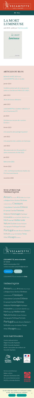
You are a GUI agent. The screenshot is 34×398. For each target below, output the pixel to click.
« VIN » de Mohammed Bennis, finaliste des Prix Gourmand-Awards (17, 172)
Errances (7, 210)
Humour (24, 214)
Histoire (7, 214)
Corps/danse (8, 207)
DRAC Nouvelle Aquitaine (12, 345)
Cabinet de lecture (8, 204)
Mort (6, 220)
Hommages (15, 214)
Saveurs (27, 230)
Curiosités (16, 207)
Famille (13, 210)
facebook (8, 271)
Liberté (23, 217)
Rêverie (21, 230)
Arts (18, 197)
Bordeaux (23, 200)
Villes (6, 237)
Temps (24, 234)
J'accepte (12, 395)
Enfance (24, 207)
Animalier (14, 197)
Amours (8, 197)
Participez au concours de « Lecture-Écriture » (15, 121)
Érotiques (18, 237)
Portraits (22, 226)
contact (18, 271)
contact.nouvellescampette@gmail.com (16, 266)
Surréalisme (18, 234)
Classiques (17, 203)
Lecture (18, 217)
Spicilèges (12, 234)
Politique (15, 226)
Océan (19, 224)
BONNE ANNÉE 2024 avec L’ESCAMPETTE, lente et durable (14, 78)
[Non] (32, 393)
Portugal (8, 230)
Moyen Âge (10, 220)
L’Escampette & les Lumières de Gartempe (17, 141)
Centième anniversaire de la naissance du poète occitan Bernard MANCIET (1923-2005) (16, 89)
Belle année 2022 (9, 161)
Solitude (7, 234)
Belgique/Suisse (10, 200)
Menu (18, 13)
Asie (21, 197)
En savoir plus (21, 395)
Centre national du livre (11, 340)
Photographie (8, 226)
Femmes (20, 210)
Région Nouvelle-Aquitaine (12, 343)
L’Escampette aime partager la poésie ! (16, 132)
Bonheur (17, 200)
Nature (7, 223)
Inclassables (8, 217)
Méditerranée (19, 220)
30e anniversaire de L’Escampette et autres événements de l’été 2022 (15, 151)
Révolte (16, 231)
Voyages (12, 237)
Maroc (27, 217)
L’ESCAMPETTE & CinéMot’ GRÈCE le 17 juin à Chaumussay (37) (17, 110)
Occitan (13, 223)
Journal (14, 217)
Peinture (23, 223)
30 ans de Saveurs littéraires (12, 99)
